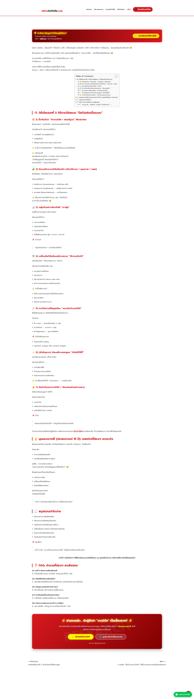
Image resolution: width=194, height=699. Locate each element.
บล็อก (129, 9)
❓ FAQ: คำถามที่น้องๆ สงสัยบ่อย (88, 102)
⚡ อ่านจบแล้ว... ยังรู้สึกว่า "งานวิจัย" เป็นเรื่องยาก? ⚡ (96, 105)
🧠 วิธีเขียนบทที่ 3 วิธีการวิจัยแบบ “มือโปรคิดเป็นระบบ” (95, 79)
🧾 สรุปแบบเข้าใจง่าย (84, 100)
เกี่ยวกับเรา (121, 9)
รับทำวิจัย (52, 11)
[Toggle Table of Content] (115, 76)
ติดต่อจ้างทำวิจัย (143, 9)
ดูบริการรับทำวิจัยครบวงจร (110, 636)
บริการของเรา (98, 9)
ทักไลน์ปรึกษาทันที (81, 636)
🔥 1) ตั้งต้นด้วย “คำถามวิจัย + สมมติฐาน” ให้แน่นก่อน (95, 82)
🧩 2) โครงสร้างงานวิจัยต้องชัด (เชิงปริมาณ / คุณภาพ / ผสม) (98, 84)
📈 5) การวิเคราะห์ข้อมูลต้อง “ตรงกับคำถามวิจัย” (94, 90)
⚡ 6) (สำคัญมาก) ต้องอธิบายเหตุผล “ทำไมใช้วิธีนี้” (95, 93)
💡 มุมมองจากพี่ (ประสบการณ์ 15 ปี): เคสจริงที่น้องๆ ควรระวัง (97, 97)
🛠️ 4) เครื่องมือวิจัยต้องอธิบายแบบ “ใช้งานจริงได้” (95, 88)
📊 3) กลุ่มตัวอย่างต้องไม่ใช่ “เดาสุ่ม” (90, 86)
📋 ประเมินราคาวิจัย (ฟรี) (146, 35)
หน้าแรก (89, 9)
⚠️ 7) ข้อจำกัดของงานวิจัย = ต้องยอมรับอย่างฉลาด (95, 95)
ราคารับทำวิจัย (110, 9)
